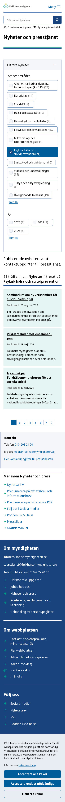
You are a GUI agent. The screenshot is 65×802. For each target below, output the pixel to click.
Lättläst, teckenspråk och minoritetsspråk (28, 641)
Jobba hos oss (19, 587)
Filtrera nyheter (18, 65)
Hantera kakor (32, 794)
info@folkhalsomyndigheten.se (25, 557)
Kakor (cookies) (21, 664)
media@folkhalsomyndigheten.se (34, 452)
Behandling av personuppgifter (32, 612)
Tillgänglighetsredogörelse (29, 657)
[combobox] (32, 20)
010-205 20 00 (39, 572)
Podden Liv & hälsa (23, 724)
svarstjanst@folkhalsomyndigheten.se (30, 564)
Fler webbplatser (22, 650)
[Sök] (57, 20)
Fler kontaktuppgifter (25, 580)
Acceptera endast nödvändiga (32, 783)
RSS (12, 717)
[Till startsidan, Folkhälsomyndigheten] (17, 6)
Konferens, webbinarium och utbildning (30, 602)
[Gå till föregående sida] (51, 422)
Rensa (13, 202)
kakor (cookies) (27, 765)
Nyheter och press (23, 593)
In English (17, 676)
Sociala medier (20, 703)
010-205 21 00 (24, 444)
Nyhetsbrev (18, 710)
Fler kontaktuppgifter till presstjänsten (28, 459)
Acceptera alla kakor (32, 774)
